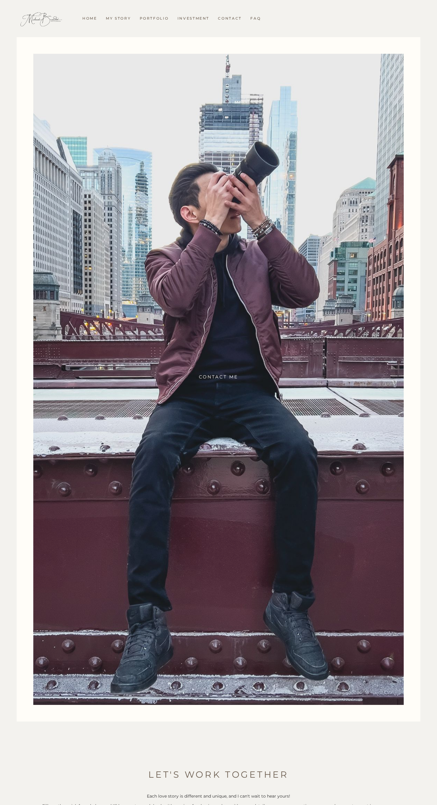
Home (89, 18)
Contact (229, 18)
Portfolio (154, 18)
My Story (118, 18)
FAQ (255, 18)
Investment (193, 18)
